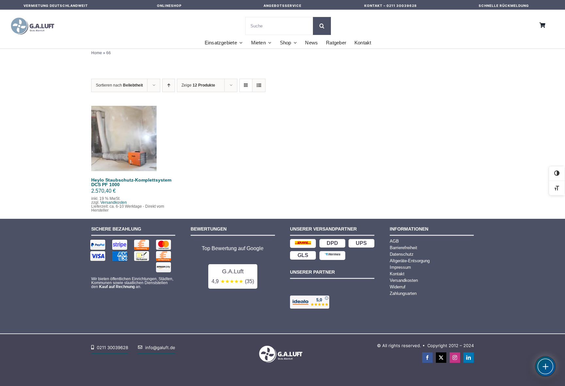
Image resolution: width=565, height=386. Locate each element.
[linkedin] (468, 357)
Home (96, 53)
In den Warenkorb (124, 136)
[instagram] (455, 357)
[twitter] (441, 357)
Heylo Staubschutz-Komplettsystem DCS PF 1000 (131, 182)
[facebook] (427, 357)
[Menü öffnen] (545, 366)
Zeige (198, 85)
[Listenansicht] (258, 85)
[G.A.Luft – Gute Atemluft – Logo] (34, 16)
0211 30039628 (401, 6)
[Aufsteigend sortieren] (168, 85)
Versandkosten (113, 202)
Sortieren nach (119, 85)
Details (128, 142)
